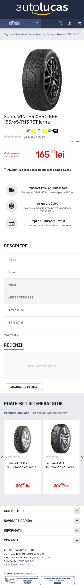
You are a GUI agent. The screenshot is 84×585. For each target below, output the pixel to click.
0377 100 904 (27, 561)
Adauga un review (34, 137)
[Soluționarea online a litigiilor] (57, 580)
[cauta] (60, 23)
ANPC (7, 564)
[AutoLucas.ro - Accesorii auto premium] (42, 8)
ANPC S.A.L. (19, 564)
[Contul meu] (69, 23)
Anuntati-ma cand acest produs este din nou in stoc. (39, 169)
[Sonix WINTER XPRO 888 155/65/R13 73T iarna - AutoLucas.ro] (42, 79)
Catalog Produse (14, 23)
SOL (30, 564)
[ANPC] (21, 580)
